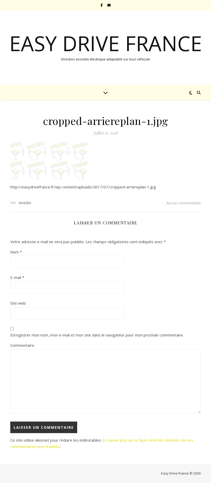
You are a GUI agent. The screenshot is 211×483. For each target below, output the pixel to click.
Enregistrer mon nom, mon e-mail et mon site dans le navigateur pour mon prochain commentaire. (97, 335)
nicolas (25, 202)
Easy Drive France (105, 43)
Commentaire (22, 345)
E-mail (17, 277)
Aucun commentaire (183, 202)
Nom (16, 251)
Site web (18, 303)
